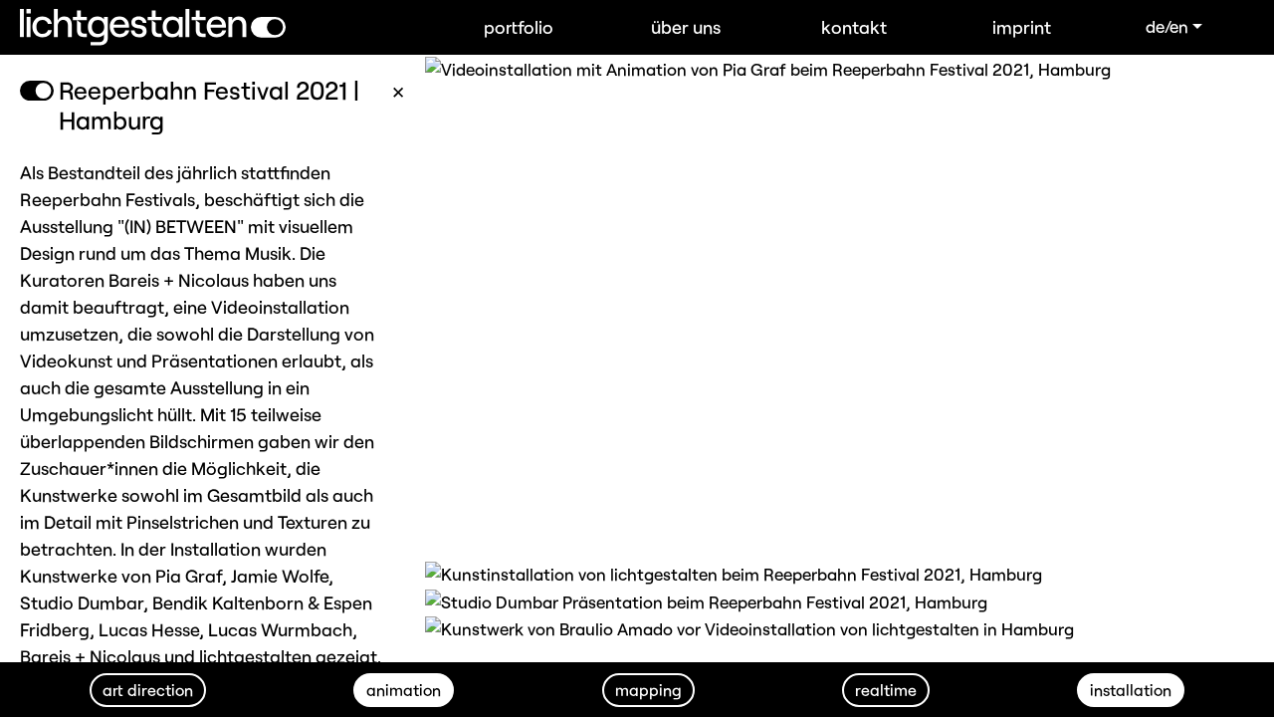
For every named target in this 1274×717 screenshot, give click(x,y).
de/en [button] (1167, 26)
